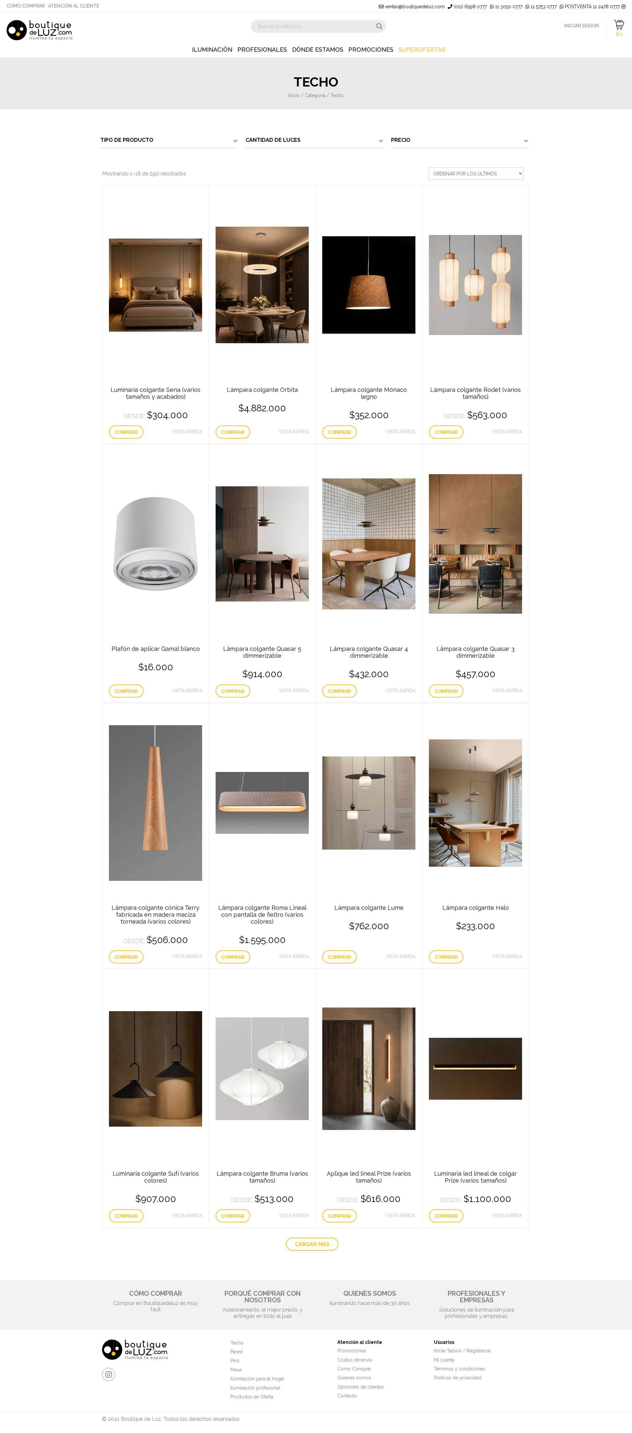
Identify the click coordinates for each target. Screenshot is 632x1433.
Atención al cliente (73, 6)
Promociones (370, 50)
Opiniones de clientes (360, 1387)
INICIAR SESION (581, 25)
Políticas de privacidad (458, 1377)
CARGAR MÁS (312, 1244)
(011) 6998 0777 (469, 6)
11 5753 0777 (543, 6)
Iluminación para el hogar (257, 1378)
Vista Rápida (187, 431)
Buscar (379, 26)
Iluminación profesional (255, 1388)
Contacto (347, 1395)
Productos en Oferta (251, 1396)
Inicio (294, 95)
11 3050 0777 (508, 6)
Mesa (236, 1369)
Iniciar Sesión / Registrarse (462, 1350)
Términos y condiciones (459, 1368)
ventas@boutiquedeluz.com (414, 6)
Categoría (315, 95)
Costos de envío (354, 1360)
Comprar (126, 432)
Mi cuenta (444, 1360)
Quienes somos (354, 1377)
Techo (237, 1342)
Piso (234, 1360)
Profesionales (262, 50)
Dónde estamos (317, 50)
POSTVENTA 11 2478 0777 (592, 6)
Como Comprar (26, 6)
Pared (236, 1351)
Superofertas (421, 50)
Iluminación (212, 50)
